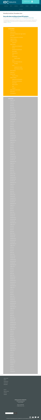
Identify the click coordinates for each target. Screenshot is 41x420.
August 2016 (12, 308)
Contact (5, 392)
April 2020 (12, 231)
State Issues (12, 91)
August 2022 (12, 184)
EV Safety (16, 63)
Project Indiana (17, 58)
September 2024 (13, 140)
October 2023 (12, 159)
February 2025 (12, 131)
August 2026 (12, 100)
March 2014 (12, 359)
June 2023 (12, 166)
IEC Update (12, 35)
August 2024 (12, 142)
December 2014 (13, 343)
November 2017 (13, 282)
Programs (6, 384)
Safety (5, 379)
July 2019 (12, 247)
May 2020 (12, 229)
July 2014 (12, 352)
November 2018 (13, 261)
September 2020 (13, 222)
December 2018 (13, 259)
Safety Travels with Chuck (15, 89)
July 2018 (12, 268)
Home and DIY (15, 53)
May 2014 (12, 355)
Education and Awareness (17, 49)
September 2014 (13, 348)
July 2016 (12, 310)
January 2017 (12, 299)
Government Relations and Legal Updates (18, 33)
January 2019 (12, 257)
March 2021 (12, 212)
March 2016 (12, 317)
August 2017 (12, 287)
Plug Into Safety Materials (17, 61)
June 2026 (12, 103)
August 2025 (12, 121)
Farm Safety (14, 51)
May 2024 (12, 147)
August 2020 (12, 224)
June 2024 (12, 145)
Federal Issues (12, 32)
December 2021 (13, 198)
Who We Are (6, 378)
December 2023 (13, 156)
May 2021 (12, 208)
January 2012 (12, 371)
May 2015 (12, 334)
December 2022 (13, 177)
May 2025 (12, 126)
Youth (13, 65)
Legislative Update (13, 40)
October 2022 (12, 180)
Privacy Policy (32, 418)
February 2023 (12, 173)
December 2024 (13, 135)
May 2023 (12, 168)
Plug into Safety (31, 17)
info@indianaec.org (20, 405)
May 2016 (12, 313)
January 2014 (12, 362)
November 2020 (13, 219)
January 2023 (12, 175)
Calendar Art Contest (18, 67)
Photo (13, 60)
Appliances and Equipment (17, 46)
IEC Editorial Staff (16, 17)
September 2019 (13, 243)
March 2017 (12, 296)
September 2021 (13, 203)
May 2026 (12, 105)
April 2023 (12, 170)
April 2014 (12, 357)
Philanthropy (14, 56)
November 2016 (13, 303)
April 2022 (12, 191)
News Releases (26, 17)
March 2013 (12, 369)
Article (13, 47)
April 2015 (12, 336)
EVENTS (5, 389)
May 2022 (12, 189)
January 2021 (12, 215)
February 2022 (12, 194)
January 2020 (12, 236)
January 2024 (12, 154)
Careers (5, 394)
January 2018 (12, 278)
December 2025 (13, 114)
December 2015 (13, 322)
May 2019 (12, 250)
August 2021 (12, 205)
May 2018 (12, 271)
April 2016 (12, 315)
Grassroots (14, 42)
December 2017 (13, 280)
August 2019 (12, 245)
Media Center (21, 9)
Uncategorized (13, 93)
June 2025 (12, 124)
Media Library (13, 44)
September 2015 (13, 327)
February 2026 (12, 110)
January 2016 (12, 320)
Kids (13, 54)
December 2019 (13, 238)
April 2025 (12, 128)
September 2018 (13, 264)
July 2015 (12, 331)
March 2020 (12, 233)
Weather (13, 88)
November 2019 (13, 240)
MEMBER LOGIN (27, 1)
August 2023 (12, 163)
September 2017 (13, 285)
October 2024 (12, 138)
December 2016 (13, 301)
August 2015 (12, 329)
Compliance (6, 381)
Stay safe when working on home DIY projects (15, 16)
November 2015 (13, 324)
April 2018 (12, 273)
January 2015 (12, 341)
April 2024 (12, 149)
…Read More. (9, 22)
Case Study (12, 30)
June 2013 (12, 366)
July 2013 (12, 364)
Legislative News (13, 39)
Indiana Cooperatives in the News (16, 37)
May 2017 (12, 292)
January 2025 (12, 133)
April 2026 (12, 107)
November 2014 (13, 345)
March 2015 (12, 338)
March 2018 (12, 275)
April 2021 (12, 210)
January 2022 (12, 196)
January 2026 (12, 112)
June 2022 (12, 187)
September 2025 (13, 119)
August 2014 (12, 350)
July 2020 (12, 226)
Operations (12, 72)
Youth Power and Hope (18, 68)
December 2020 (13, 217)
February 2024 (12, 152)
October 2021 (12, 201)
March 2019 (12, 254)
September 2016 (13, 306)
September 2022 (13, 182)
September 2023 (13, 161)
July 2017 (12, 289)
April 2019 (12, 252)
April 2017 (12, 294)
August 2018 (12, 266)
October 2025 (12, 117)
